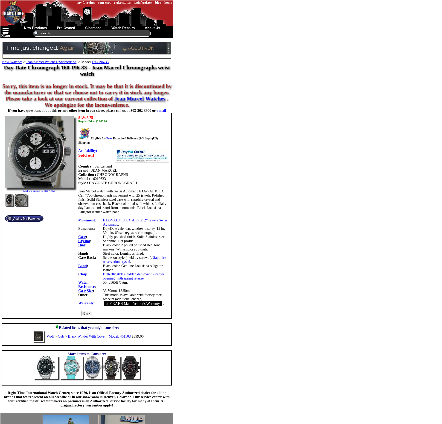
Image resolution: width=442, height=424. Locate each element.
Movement (86, 220)
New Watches (12, 62)
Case (82, 237)
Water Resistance (86, 284)
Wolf (50, 336)
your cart (104, 2)
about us (152, 28)
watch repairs (123, 28)
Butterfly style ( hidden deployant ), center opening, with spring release (133, 276)
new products (35, 28)
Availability (87, 151)
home (168, 2)
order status (122, 2)
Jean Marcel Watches (139, 99)
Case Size (85, 291)
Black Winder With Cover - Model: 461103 (99, 336)
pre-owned (66, 28)
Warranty (86, 303)
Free (109, 138)
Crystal (84, 241)
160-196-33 (100, 62)
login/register (143, 2)
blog (158, 2)
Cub (61, 336)
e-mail (161, 110)
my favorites (86, 2)
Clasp (82, 274)
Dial (81, 245)
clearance (93, 28)
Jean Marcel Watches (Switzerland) (51, 62)
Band (82, 266)
